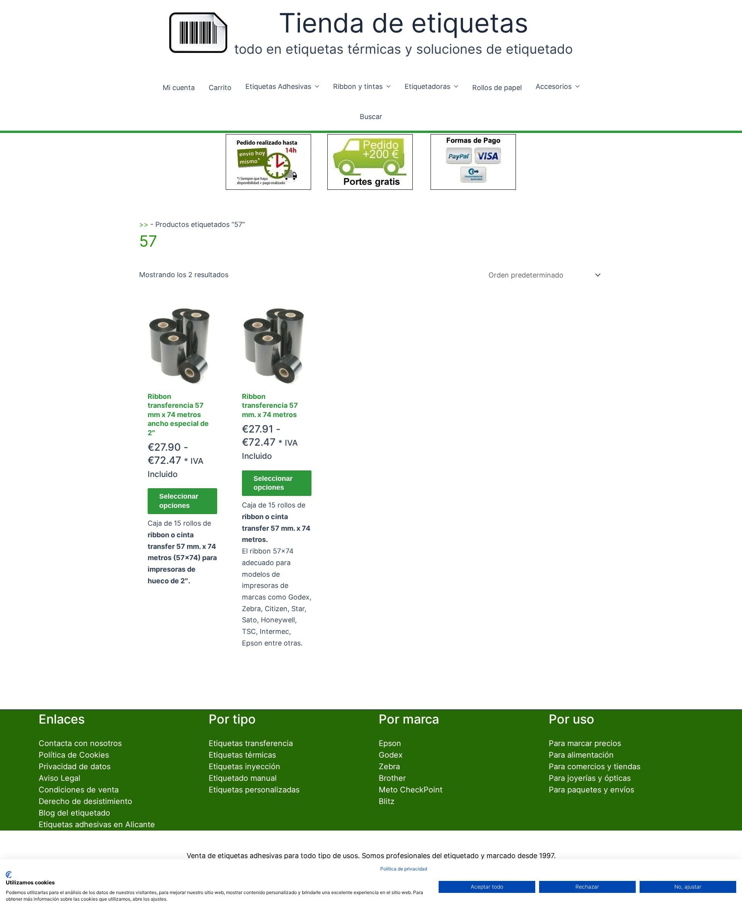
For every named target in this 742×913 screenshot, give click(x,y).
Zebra (389, 766)
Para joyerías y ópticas (590, 778)
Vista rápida (182, 378)
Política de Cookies (74, 755)
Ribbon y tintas (358, 86)
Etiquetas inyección (244, 766)
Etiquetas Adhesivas (278, 86)
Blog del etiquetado (74, 813)
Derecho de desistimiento (85, 801)
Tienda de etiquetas (403, 23)
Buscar (371, 116)
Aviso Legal (59, 778)
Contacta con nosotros (80, 743)
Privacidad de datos (75, 766)
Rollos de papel (497, 87)
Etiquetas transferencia (251, 743)
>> (143, 224)
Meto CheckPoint (410, 789)
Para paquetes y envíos (591, 789)
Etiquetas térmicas (242, 755)
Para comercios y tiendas (594, 766)
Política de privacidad (403, 869)
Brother (392, 778)
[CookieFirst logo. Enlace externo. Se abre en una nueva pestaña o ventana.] (9, 874)
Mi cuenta (179, 87)
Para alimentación (581, 755)
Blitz (387, 801)
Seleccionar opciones (178, 500)
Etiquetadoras (427, 86)
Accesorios (554, 86)
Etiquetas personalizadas (254, 789)
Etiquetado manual (243, 778)
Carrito (220, 87)
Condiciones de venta (79, 789)
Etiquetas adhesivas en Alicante (97, 824)
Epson (390, 743)
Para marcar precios (585, 743)
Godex (391, 755)
